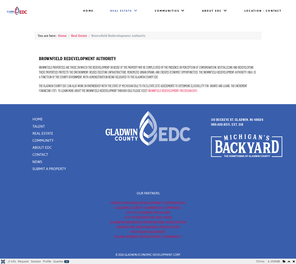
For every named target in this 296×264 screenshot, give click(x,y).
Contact (40, 155)
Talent (38, 126)
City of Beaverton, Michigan (148, 217)
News (37, 162)
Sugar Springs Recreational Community (148, 236)
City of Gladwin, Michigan (148, 212)
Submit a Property (49, 169)
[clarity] (29, 10)
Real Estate (42, 133)
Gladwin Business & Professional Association (148, 222)
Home (37, 119)
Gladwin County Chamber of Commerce (148, 208)
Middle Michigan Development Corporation (148, 203)
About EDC (42, 148)
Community (43, 141)
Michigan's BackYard (148, 232)
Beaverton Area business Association (148, 227)
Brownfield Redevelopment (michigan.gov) (172, 90)
